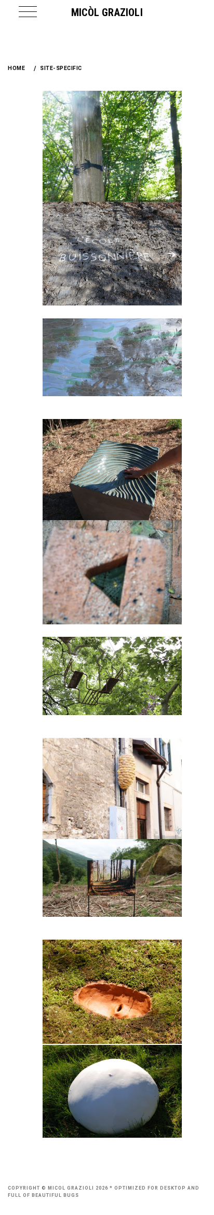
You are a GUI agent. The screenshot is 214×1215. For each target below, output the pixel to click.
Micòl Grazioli (107, 12)
